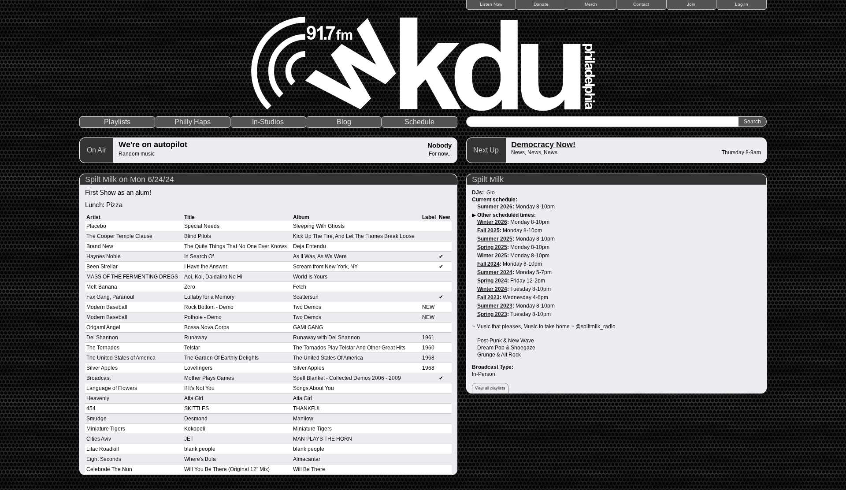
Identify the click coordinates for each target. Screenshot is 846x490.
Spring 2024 (492, 281)
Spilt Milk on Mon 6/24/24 (129, 179)
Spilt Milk (488, 179)
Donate (541, 4)
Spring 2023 (492, 314)
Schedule (419, 122)
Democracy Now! (543, 144)
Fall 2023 (488, 297)
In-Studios (268, 122)
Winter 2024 (492, 289)
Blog (344, 122)
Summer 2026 (494, 207)
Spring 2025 (492, 247)
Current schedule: (494, 200)
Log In (741, 4)
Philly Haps (192, 122)
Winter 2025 (492, 255)
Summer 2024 (494, 272)
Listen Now (491, 4)
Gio (490, 192)
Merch (591, 4)
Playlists (117, 122)
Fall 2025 (488, 230)
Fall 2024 (488, 264)
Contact (641, 4)
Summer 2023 (494, 306)
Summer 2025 (494, 239)
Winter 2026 (492, 222)
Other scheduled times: (506, 215)
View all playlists (490, 388)
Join (691, 4)
